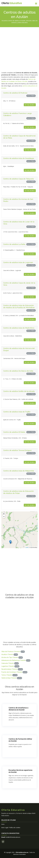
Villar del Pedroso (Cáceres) (10, 651)
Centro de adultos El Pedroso (15, 93)
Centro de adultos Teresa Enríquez (17, 450)
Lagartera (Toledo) (7, 666)
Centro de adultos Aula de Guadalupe (18, 158)
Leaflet (26, 547)
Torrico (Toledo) (6, 675)
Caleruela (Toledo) (7, 663)
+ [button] (3, 514)
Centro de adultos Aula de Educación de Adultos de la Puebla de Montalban (19, 306)
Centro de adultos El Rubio (14, 432)
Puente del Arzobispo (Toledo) (11, 672)
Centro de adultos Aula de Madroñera (18, 328)
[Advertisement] (19, 49)
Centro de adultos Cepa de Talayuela (18, 179)
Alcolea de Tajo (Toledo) (9, 657)
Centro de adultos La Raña (14, 244)
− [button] (3, 516)
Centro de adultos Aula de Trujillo (16, 412)
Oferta (11, 3)
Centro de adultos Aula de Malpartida (18, 471)
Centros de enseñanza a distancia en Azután (18, 709)
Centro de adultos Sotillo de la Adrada (19, 391)
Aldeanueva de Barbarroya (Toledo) (13, 660)
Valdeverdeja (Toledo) (9, 678)
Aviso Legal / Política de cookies (10, 827)
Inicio (2, 824)
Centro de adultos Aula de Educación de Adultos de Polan (18, 492)
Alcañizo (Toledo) (7, 654)
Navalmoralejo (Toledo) (9, 669)
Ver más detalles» (30, 105)
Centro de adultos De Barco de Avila (18, 371)
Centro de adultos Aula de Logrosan (18, 262)
